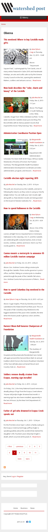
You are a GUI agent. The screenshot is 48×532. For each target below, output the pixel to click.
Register (20, 476)
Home (3, 24)
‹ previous (19, 446)
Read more (37, 80)
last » (28, 459)
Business (24, 508)
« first (10, 446)
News (32, 508)
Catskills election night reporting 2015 (21, 178)
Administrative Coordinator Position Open (22, 133)
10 (30, 452)
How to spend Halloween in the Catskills (22, 208)
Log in (14, 476)
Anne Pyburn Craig (12, 299)
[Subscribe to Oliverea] (5, 466)
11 (35, 452)
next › (20, 459)
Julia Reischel (36, 97)
